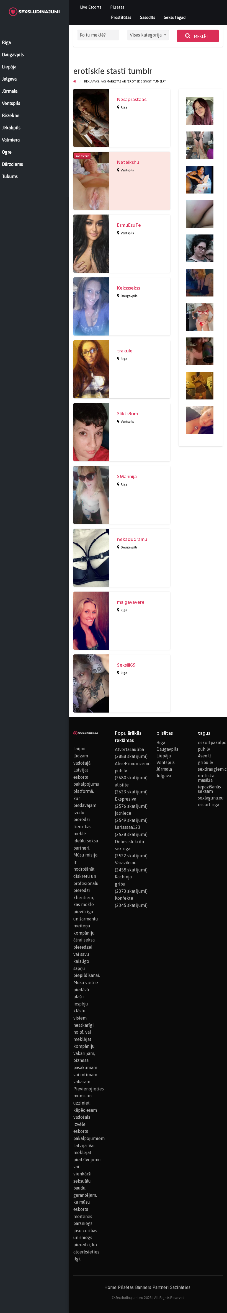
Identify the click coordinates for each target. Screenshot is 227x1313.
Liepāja (163, 756)
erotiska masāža (206, 777)
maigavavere (131, 602)
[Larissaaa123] (199, 213)
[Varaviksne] (199, 110)
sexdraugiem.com (210, 769)
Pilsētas (117, 7)
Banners (143, 1287)
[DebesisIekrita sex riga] (199, 419)
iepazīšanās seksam (209, 789)
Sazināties (180, 1287)
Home (110, 1287)
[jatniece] (199, 316)
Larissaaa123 (127, 827)
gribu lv (205, 762)
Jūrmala (164, 769)
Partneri (161, 1287)
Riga (124, 107)
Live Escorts (90, 7)
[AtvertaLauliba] (199, 385)
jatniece (123, 813)
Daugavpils (129, 296)
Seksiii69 (126, 665)
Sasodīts (147, 17)
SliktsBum (127, 414)
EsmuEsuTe (129, 225)
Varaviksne (125, 862)
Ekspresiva (125, 798)
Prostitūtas (121, 17)
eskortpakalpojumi (210, 742)
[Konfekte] (199, 351)
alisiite (122, 784)
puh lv (204, 749)
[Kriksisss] (199, 248)
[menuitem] (91, 7)
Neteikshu (128, 162)
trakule (125, 351)
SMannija (127, 477)
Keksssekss (128, 288)
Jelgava (163, 775)
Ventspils (127, 170)
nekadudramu (132, 539)
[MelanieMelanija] (199, 179)
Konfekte (124, 898)
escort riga (208, 804)
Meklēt (200, 36)
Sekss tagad (174, 17)
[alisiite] (199, 145)
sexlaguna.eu (210, 798)
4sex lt (204, 756)
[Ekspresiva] (199, 282)
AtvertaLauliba (129, 749)
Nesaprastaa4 (132, 100)
